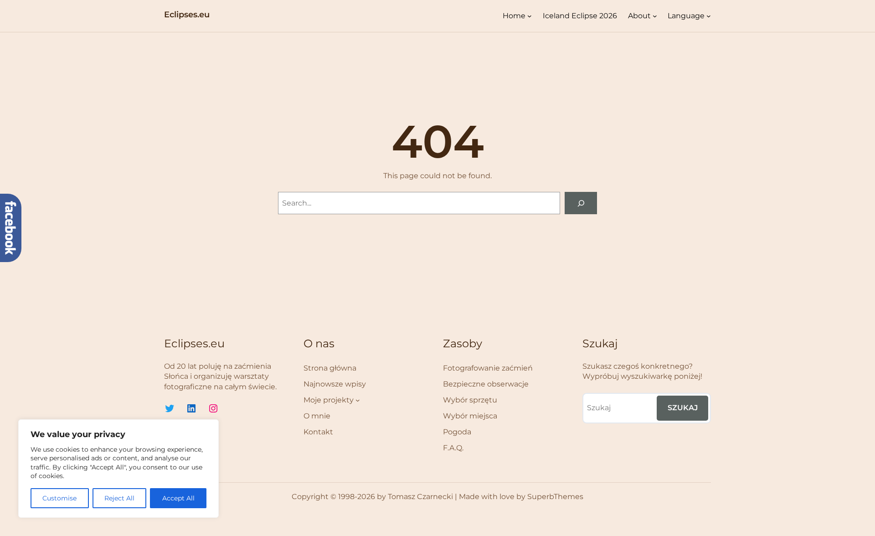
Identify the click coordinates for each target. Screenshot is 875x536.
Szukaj (683, 407)
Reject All (119, 498)
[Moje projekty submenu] (357, 400)
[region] (118, 468)
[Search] (581, 203)
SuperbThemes (555, 496)
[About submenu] (655, 16)
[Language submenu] (708, 16)
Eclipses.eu (187, 15)
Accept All (178, 498)
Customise (59, 498)
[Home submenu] (529, 16)
